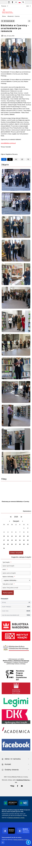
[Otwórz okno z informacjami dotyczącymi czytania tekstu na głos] (2, 21)
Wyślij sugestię (7, 593)
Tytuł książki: (7, 562)
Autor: (5, 569)
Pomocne (3, 6)
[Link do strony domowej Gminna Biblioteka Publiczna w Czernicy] (7, 11)
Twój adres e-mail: (9, 584)
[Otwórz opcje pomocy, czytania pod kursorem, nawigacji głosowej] (28, 842)
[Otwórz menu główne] (8, 2)
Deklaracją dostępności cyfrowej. (16, 817)
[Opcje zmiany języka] (19, 2)
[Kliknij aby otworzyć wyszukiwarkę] (23, 2)
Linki (27, 6)
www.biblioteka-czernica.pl (8, 143)
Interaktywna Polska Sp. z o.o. (22, 781)
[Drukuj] (29, 21)
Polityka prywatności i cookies (20, 839)
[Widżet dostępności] (12, 2)
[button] (12, 786)
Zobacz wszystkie (16, 553)
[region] (16, 535)
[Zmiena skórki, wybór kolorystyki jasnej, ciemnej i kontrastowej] (16, 2)
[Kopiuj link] (28, 159)
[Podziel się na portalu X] (10, 159)
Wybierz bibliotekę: (9, 576)
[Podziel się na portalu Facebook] (4, 159)
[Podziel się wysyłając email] (16, 159)
